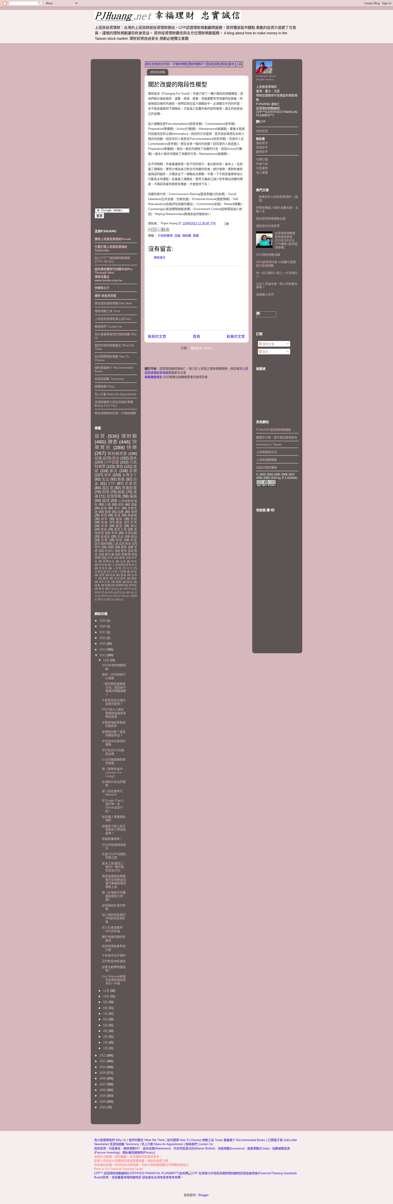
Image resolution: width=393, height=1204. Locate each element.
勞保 (114, 533)
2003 (103, 1107)
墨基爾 (133, 596)
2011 (103, 1061)
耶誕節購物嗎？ (112, 839)
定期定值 (100, 571)
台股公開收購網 (266, 467)
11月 (106, 990)
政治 (115, 458)
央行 (117, 508)
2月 (105, 1042)
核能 (134, 540)
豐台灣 (104, 596)
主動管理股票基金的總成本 (114, 724)
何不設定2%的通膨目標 (113, 752)
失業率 (126, 589)
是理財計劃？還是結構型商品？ (114, 733)
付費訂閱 (262, 159)
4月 (105, 1031)
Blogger (203, 1195)
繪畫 (97, 585)
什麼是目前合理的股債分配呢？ (114, 702)
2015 (103, 643)
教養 (121, 479)
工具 (239, 64)
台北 (130, 568)
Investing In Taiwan (269, 444)
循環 (106, 501)
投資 (210, 64)
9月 (105, 1002)
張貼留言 (160, 257)
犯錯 (134, 519)
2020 (103, 626)
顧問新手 (262, 151)
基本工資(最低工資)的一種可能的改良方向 (113, 867)
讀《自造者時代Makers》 (112, 792)
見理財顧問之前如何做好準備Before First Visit (114, 403)
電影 (124, 547)
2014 (103, 649)
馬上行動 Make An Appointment (115, 394)
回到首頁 (262, 131)
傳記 (134, 526)
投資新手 (262, 147)
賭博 (134, 511)
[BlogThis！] (154, 229)
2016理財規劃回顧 (268, 254)
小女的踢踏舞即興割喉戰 (114, 761)
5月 (105, 1025)
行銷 (108, 504)
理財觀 (186, 235)
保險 (217, 64)
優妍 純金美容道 (105, 295)
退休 (231, 64)
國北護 (109, 554)
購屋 (119, 522)
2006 (103, 1090)
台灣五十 (129, 475)
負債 (104, 540)
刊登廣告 (262, 168)
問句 (98, 547)
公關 (114, 596)
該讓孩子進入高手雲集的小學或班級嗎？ (114, 829)
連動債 (126, 554)
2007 (103, 1084)
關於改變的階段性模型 (177, 84)
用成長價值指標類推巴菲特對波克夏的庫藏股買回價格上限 (114, 881)
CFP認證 (111, 462)
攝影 (134, 578)
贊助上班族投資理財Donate (113, 239)
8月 (105, 1008)
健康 (108, 511)
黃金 (101, 588)
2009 (103, 1072)
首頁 (196, 336)
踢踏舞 (132, 515)
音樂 (98, 557)
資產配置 (129, 488)
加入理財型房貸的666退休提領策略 (114, 918)
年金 (120, 536)
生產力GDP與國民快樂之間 (114, 855)
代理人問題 (118, 571)
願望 (119, 526)
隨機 (123, 574)
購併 (106, 578)
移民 (134, 561)
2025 (103, 620)
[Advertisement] (196, 298)
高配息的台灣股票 (268, 226)
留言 (265, 351)
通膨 (119, 581)
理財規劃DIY (197, 64)
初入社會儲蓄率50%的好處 (112, 929)
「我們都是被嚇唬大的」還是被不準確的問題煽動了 (114, 689)
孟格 (123, 561)
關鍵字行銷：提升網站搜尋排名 (276, 437)
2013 (103, 655)
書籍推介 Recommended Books (245, 1140)
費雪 (109, 599)
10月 (106, 996)
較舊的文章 (236, 336)
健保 (124, 550)
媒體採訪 (109, 561)
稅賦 (224, 64)
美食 (128, 543)
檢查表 (103, 568)
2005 (103, 1095)
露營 (117, 599)
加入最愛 (262, 172)
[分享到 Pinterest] (167, 229)
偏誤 (133, 496)
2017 (103, 632)
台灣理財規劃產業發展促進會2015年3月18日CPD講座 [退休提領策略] (286, 240)
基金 (114, 471)
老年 (108, 475)
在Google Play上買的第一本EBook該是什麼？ (113, 806)
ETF (111, 484)
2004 (103, 1101)
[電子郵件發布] (226, 223)
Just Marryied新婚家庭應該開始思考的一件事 (114, 980)
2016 (103, 638)
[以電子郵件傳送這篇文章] (150, 229)
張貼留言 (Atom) (201, 348)
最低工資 (120, 529)
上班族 (117, 568)
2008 (103, 1078)
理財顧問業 (117, 454)
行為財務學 (165, 235)
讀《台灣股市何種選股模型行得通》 (114, 896)
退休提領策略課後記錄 (271, 218)
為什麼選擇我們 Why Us (110, 1140)
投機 (98, 458)
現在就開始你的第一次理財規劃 (166, 64)
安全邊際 (120, 578)
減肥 (111, 547)
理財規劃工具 (109, 543)
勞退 (104, 529)
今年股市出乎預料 (114, 955)
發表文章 (268, 344)
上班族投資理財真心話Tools (113, 318)
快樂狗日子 (102, 288)
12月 (106, 660)
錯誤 (112, 574)
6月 (105, 1019)
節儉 (134, 571)
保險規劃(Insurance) (231, 1148)
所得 (104, 526)
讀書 (196, 235)
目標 (133, 471)
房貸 (117, 515)
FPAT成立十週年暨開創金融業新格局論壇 (114, 713)
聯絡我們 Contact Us (108, 326)
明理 (105, 492)
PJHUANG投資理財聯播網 (273, 429)
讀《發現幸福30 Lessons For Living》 (112, 772)
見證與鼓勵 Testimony (109, 378)
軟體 (108, 585)
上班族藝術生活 (266, 452)
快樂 (132, 447)
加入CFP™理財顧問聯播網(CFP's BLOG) (112, 259)
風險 (119, 519)
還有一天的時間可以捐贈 (114, 676)
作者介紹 (262, 163)
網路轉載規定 (153, 377)
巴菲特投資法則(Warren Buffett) (194, 1148)
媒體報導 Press (105, 386)
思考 (110, 557)
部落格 (103, 564)
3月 (105, 1036)
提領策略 (114, 496)
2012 (103, 1055)
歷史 (119, 592)
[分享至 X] (158, 229)
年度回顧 (131, 533)
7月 (105, 1013)
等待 (100, 599)
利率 (134, 522)
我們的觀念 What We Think (147, 1140)
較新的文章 (157, 336)
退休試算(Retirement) (157, 1148)
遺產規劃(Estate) (258, 1148)
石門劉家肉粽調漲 (114, 961)
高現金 (133, 585)
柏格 (110, 592)
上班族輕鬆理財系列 (124, 564)
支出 (105, 479)
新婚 (104, 522)
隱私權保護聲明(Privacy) (138, 1152)
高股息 (105, 536)
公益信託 (114, 589)
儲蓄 (134, 504)
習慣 (102, 574)
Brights (109, 550)
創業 (104, 508)
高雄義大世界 (265, 294)
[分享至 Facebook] (163, 229)
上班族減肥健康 (266, 459)
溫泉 (128, 592)
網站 (134, 536)
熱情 (104, 515)
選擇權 (120, 585)
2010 (103, 1067)
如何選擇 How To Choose (184, 1140)
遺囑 (122, 557)
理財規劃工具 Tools (107, 311)
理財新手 (262, 143)
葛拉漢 (107, 488)
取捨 (130, 581)
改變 (177, 235)
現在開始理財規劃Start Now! (113, 303)
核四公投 (105, 581)
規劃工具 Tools (212, 1140)
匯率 (104, 519)
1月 (105, 1048)
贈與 (119, 540)
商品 (123, 596)
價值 (119, 466)
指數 (121, 511)
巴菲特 (131, 484)
